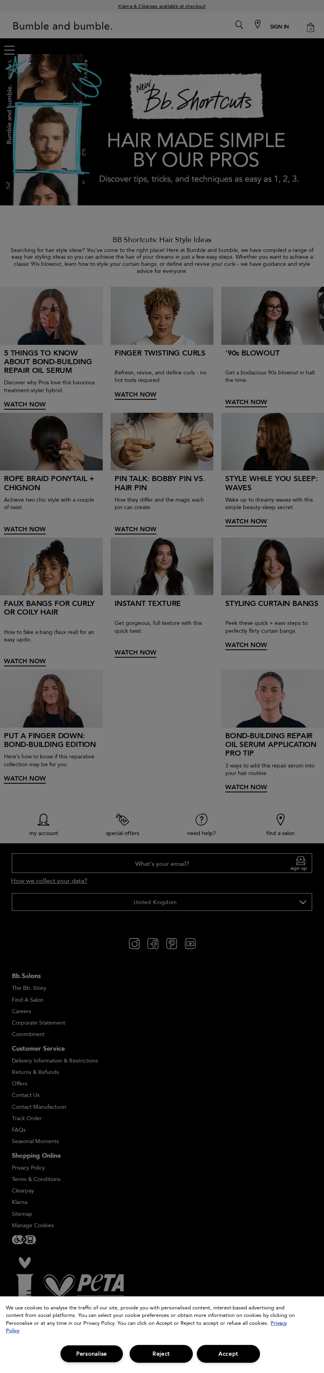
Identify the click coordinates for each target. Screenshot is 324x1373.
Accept (228, 1354)
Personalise (91, 1354)
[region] (162, 1334)
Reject (161, 1354)
